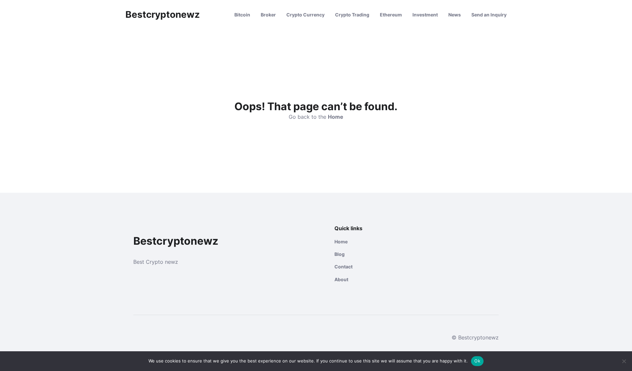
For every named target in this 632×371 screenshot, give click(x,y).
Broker (268, 14)
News (454, 14)
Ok (477, 360)
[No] (623, 361)
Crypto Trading (352, 14)
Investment (425, 14)
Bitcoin (242, 14)
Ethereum (391, 14)
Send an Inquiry (489, 14)
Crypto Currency (305, 14)
